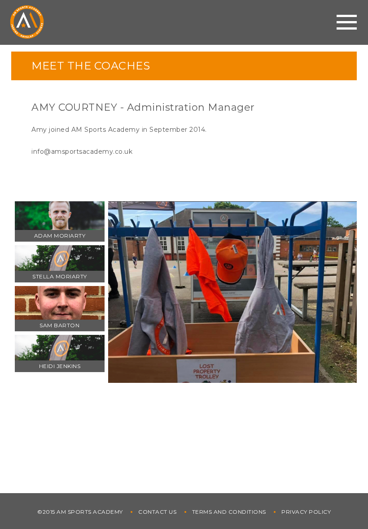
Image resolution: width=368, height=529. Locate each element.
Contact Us (157, 511)
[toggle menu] (346, 22)
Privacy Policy (306, 511)
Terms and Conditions (229, 511)
